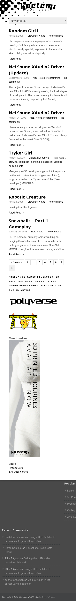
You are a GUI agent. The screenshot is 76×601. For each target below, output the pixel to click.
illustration (24, 161)
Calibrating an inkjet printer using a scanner (27, 582)
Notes (42, 35)
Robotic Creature (27, 197)
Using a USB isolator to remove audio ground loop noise (30, 539)
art (63, 157)
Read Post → (16, 58)
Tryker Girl (20, 153)
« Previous (17, 262)
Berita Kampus (13, 548)
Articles (71, 517)
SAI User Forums (18, 471)
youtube (58, 161)
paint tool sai (46, 161)
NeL (35, 77)
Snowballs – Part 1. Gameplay (29, 223)
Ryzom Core (16, 468)
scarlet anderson (14, 580)
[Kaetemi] (38, 9)
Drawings (32, 35)
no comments (56, 35)
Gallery (32, 157)
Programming (53, 77)
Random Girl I (23, 31)
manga (34, 161)
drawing (13, 161)
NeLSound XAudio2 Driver (36, 113)
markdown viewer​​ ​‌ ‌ (14, 537)
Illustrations (43, 157)
